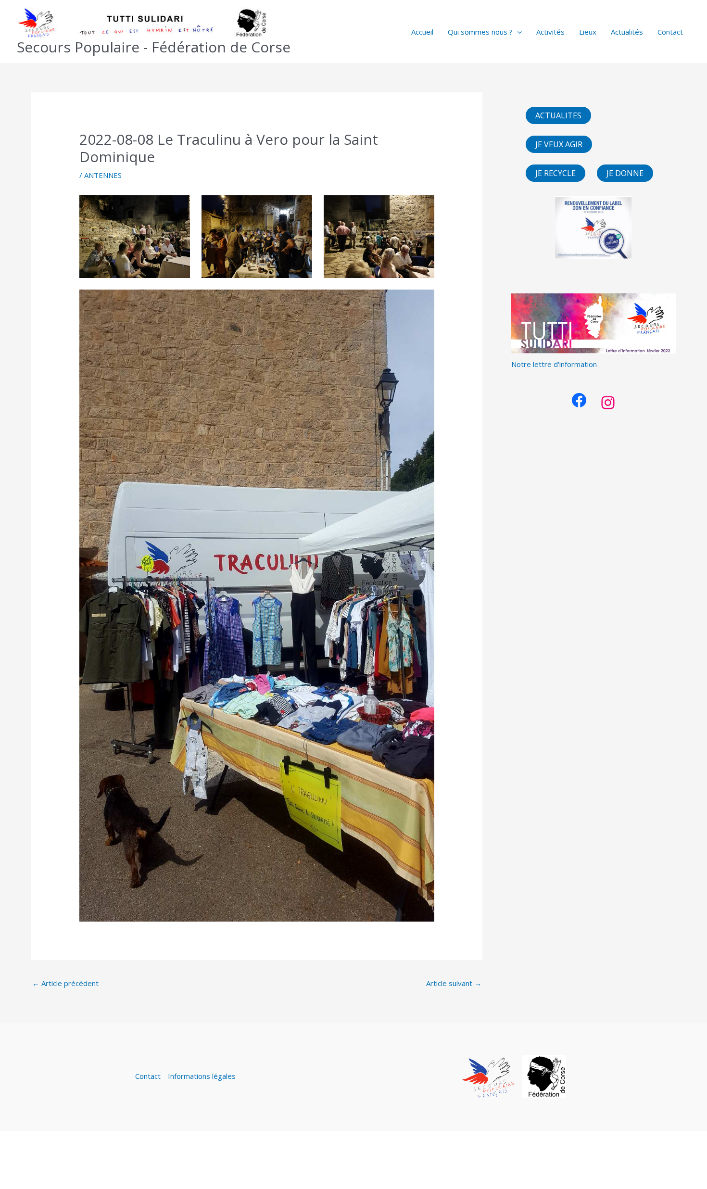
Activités (550, 32)
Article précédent (65, 983)
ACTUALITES (558, 115)
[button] (517, 32)
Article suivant (453, 983)
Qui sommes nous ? (480, 32)
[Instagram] (608, 402)
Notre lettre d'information (554, 364)
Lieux (587, 32)
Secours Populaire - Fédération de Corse (153, 47)
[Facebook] (579, 400)
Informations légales (202, 1076)
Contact (670, 32)
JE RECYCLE (555, 173)
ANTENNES (103, 175)
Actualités (627, 32)
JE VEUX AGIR (558, 144)
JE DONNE (625, 173)
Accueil (422, 32)
